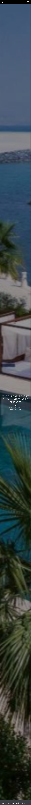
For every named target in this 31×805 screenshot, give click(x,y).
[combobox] (15, 2)
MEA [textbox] (15, 2)
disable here (23, 803)
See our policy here (13, 803)
